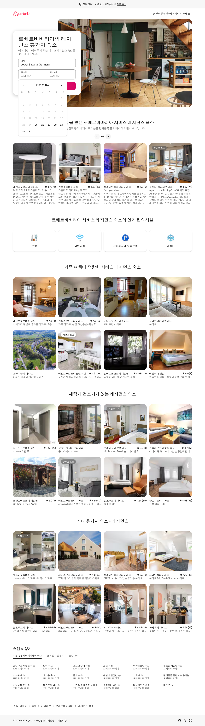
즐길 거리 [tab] (73, 655)
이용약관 (62, 720)
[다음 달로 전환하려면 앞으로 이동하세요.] (61, 85)
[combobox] (47, 64)
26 (42, 124)
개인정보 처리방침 (45, 720)
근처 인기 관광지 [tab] (55, 655)
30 (23, 131)
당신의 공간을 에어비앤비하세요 (171, 13)
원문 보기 (121, 4)
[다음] (108, 136)
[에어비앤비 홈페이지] (21, 13)
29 (61, 124)
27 (49, 124)
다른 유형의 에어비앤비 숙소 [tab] (27, 655)
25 (36, 124)
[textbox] (32, 76)
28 (55, 124)
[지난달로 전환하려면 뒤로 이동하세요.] (24, 85)
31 (30, 131)
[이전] (97, 136)
